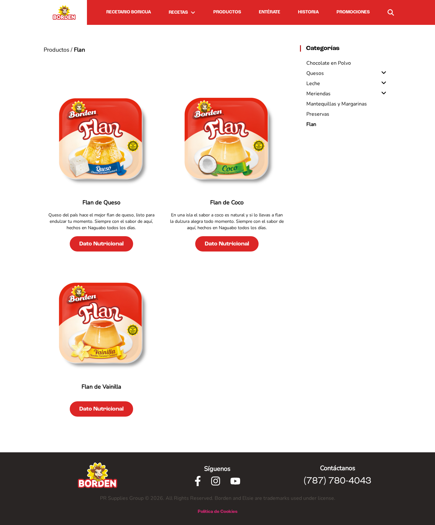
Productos (56, 50)
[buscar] (391, 12)
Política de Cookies (218, 511)
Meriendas (318, 93)
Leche (313, 83)
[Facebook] (198, 481)
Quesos (315, 73)
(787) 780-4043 (337, 481)
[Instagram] (215, 481)
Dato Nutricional (101, 244)
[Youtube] (235, 481)
